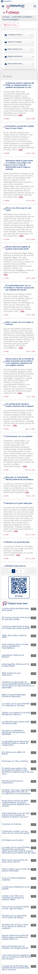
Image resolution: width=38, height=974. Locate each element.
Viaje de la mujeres (14, 42)
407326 (7, 239)
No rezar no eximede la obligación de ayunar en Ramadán (13, 732)
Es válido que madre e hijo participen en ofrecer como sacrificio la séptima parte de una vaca (18, 771)
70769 (6, 278)
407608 (7, 153)
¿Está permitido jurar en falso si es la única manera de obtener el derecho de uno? (16, 815)
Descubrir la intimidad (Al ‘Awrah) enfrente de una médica (19, 478)
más (20, 115)
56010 (6, 429)
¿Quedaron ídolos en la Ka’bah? (13, 656)
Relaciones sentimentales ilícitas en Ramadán (13, 696)
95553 (6, 496)
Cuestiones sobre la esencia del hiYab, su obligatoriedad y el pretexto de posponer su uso (20, 85)
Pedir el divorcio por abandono (11, 674)
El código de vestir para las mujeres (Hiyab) (15, 34)
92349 (6, 535)
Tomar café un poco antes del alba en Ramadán (16, 870)
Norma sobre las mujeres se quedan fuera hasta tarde (18, 248)
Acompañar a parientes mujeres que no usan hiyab (20, 127)
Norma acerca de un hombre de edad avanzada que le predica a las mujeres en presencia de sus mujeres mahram (20, 362)
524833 (7, 119)
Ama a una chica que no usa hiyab (18, 209)
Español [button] (7, 1)
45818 (6, 396)
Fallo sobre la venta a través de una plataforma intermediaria (15, 646)
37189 (6, 470)
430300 (7, 200)
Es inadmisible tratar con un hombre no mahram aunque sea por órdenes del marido (20, 288)
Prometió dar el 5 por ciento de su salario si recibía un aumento (15, 926)
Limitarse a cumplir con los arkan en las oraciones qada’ (15, 832)
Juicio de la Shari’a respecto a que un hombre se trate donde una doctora (16, 957)
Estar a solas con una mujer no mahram (19, 323)
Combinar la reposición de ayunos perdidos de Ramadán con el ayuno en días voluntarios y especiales (18, 685)
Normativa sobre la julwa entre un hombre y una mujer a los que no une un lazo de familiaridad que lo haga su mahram (19, 165)
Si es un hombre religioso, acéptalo (14, 879)
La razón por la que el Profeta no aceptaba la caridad (16, 705)
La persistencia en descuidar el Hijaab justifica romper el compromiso (15, 743)
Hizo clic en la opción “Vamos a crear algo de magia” (15, 908)
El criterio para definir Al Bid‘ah (13, 753)
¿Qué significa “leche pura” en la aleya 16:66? (16, 665)
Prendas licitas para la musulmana (12, 782)
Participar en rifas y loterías (15, 761)
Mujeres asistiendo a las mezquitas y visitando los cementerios (15, 56)
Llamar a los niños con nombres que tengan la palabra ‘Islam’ (13, 898)
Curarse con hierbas (11, 824)
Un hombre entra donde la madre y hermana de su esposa (20, 405)
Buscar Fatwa (11, 25)
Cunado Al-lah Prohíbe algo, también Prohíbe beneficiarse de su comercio (15, 968)
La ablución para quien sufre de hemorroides (15, 723)
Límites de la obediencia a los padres (16, 888)
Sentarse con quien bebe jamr (19, 503)
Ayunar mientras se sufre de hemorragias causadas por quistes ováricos (15, 937)
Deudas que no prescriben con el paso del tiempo (14, 917)
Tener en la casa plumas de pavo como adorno (14, 861)
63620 (6, 351)
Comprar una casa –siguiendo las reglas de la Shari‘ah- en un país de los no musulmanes (16, 792)
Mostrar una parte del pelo (18, 542)
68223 (6, 315)
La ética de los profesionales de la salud (15, 609)
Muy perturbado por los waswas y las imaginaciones (15, 947)
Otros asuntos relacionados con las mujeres (15, 63)
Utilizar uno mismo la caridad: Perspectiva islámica (16, 714)
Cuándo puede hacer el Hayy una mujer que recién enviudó (16, 627)
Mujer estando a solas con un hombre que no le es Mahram (15, 49)
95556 (6, 558)
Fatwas (12, 12)
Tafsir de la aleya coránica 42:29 (14, 636)
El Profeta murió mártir (13, 840)
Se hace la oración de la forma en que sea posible (16, 618)
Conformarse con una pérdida (19, 436)
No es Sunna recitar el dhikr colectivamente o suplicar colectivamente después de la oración (15, 803)
